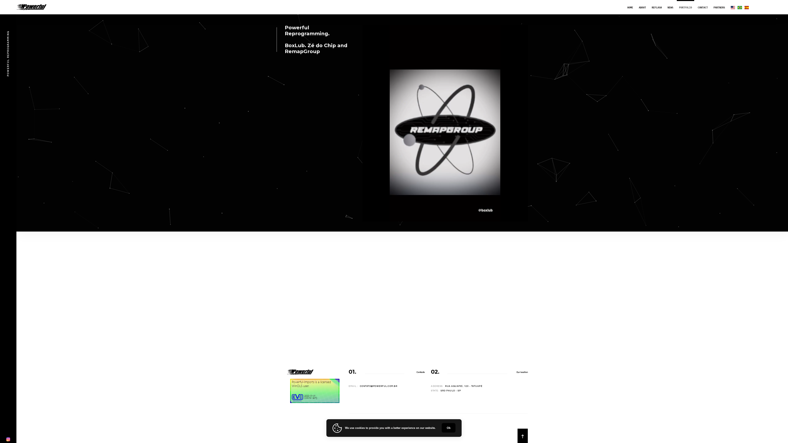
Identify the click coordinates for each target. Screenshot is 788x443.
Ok (449, 427)
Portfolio (685, 7)
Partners (719, 7)
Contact (703, 7)
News (670, 7)
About (642, 7)
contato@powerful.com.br (378, 386)
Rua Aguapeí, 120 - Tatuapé (463, 386)
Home (630, 7)
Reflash (657, 7)
